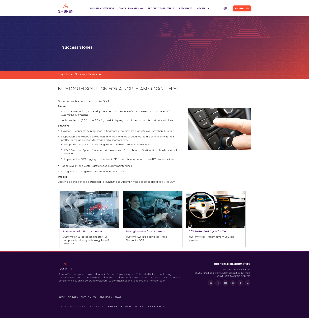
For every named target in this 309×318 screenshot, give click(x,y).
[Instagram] (218, 283)
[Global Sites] (225, 8)
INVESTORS (105, 296)
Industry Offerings (102, 8)
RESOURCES (185, 8)
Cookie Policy (155, 306)
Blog (62, 296)
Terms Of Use (114, 306)
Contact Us (242, 8)
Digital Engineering (131, 8)
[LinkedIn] (210, 283)
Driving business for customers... (146, 231)
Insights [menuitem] (63, 74)
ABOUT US (203, 8)
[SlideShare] (247, 283)
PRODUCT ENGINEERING (161, 8)
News (118, 296)
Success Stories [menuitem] (86, 74)
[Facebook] (240, 283)
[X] (233, 283)
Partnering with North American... (84, 231)
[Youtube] (225, 283)
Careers (73, 296)
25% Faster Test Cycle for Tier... (208, 231)
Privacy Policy (134, 306)
